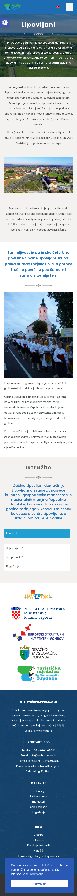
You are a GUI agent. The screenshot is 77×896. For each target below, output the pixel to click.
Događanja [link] (38, 812)
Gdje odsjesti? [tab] (14, 548)
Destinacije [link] (38, 791)
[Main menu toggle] (69, 7)
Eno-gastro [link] (39, 801)
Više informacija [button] (33, 874)
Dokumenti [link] (38, 840)
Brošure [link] (38, 834)
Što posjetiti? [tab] (14, 557)
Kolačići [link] (38, 850)
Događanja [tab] (12, 566)
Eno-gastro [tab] (13, 533)
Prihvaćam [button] (39, 883)
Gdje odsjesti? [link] (38, 807)
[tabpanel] (38, 541)
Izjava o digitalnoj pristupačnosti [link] (38, 856)
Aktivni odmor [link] (38, 796)
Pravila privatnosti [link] (38, 845)
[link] (4, 22)
